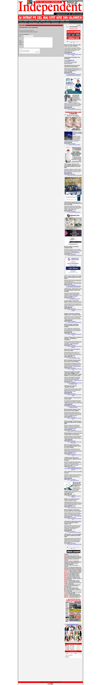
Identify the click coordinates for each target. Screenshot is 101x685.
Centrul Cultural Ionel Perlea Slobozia (74, 309)
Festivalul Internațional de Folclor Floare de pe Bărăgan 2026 (74, 383)
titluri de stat (75, 394)
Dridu (75, 255)
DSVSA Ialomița (70, 441)
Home (20, 20)
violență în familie (78, 322)
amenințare (76, 346)
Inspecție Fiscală (76, 175)
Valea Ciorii (71, 358)
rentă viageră (77, 75)
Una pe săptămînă (33, 22)
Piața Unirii (75, 144)
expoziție (73, 310)
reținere (73, 322)
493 (73, 42)
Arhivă (67, 20)
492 (71, 42)
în (71, 554)
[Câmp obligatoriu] (73, 622)
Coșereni (69, 346)
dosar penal (73, 507)
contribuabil (75, 544)
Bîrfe (40, 22)
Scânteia (69, 322)
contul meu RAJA (78, 495)
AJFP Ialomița (69, 175)
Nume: (20, 36)
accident (78, 144)
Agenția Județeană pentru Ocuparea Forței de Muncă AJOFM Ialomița (72, 468)
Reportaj (43, 20)
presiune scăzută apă (73, 407)
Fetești (75, 406)
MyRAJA (73, 496)
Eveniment (31, 20)
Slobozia (70, 144)
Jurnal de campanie (64, 22)
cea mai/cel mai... (23, 22)
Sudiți (75, 431)
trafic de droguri (79, 507)
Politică (37, 20)
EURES (78, 468)
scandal (78, 358)
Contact (62, 20)
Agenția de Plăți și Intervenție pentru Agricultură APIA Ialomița (73, 75)
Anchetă (25, 20)
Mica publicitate (46, 22)
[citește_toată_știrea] (68, 51)
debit (80, 532)
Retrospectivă (55, 22)
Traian (71, 480)
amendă (77, 441)
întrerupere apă (79, 255)
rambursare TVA (77, 212)
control (80, 175)
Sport (47, 20)
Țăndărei (75, 54)
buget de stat (77, 298)
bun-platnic (79, 544)
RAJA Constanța (71, 54)
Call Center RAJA (77, 109)
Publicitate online (54, 20)
